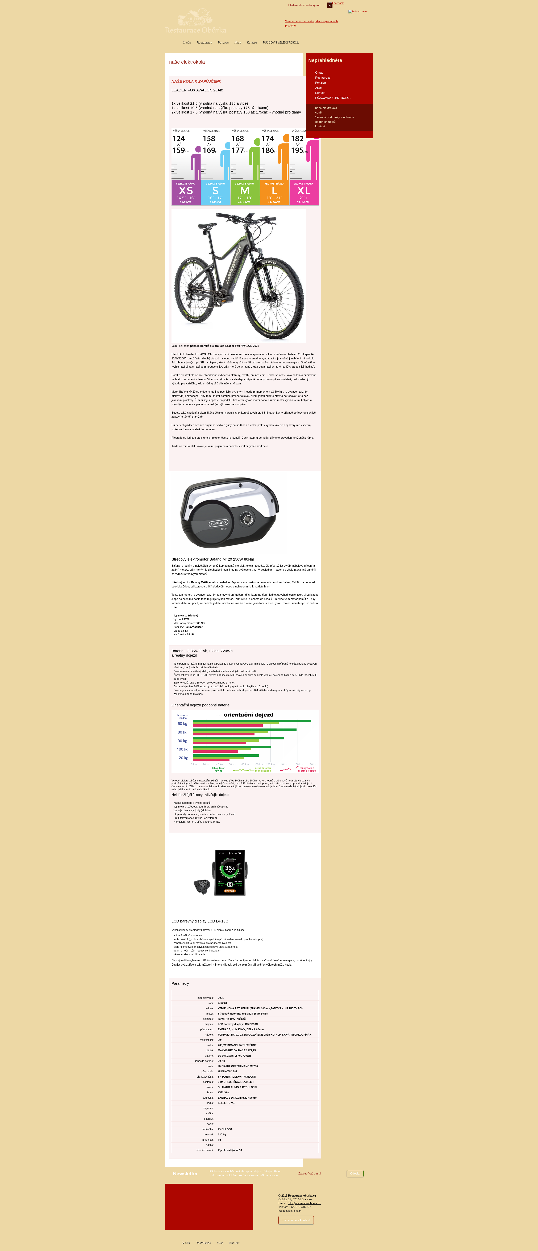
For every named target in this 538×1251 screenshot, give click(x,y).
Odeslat (355, 1173)
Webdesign (285, 1210)
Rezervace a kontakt (296, 1220)
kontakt (320, 126)
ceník (318, 112)
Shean (297, 1210)
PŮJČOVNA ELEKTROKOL (281, 42)
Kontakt (252, 42)
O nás (187, 42)
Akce (237, 42)
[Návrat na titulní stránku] (195, 20)
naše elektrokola (326, 108)
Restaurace (204, 42)
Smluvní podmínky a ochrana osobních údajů (334, 119)
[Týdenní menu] (358, 21)
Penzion (223, 42)
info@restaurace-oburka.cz (304, 1203)
